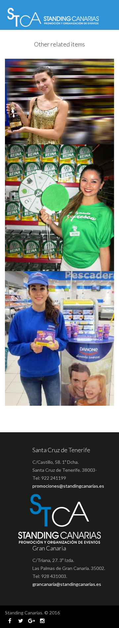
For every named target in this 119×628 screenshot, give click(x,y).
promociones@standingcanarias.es (68, 486)
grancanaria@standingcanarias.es (66, 584)
